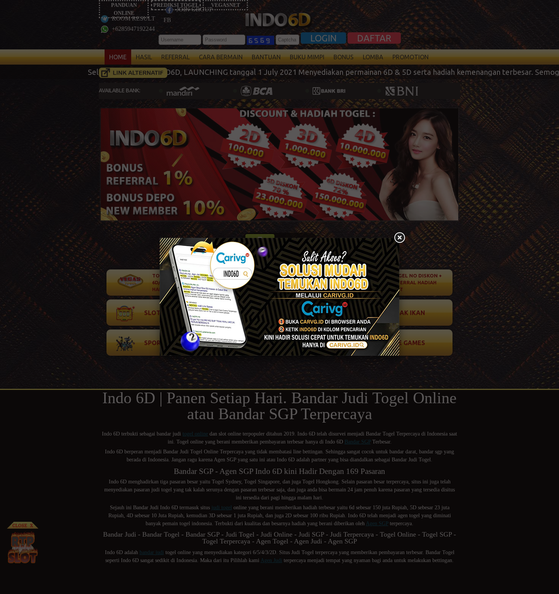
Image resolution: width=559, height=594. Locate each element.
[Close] (399, 238)
